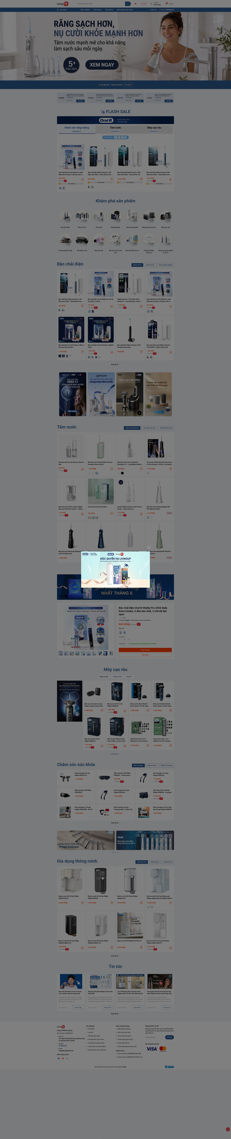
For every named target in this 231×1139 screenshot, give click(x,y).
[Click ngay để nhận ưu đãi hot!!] (115, 569)
